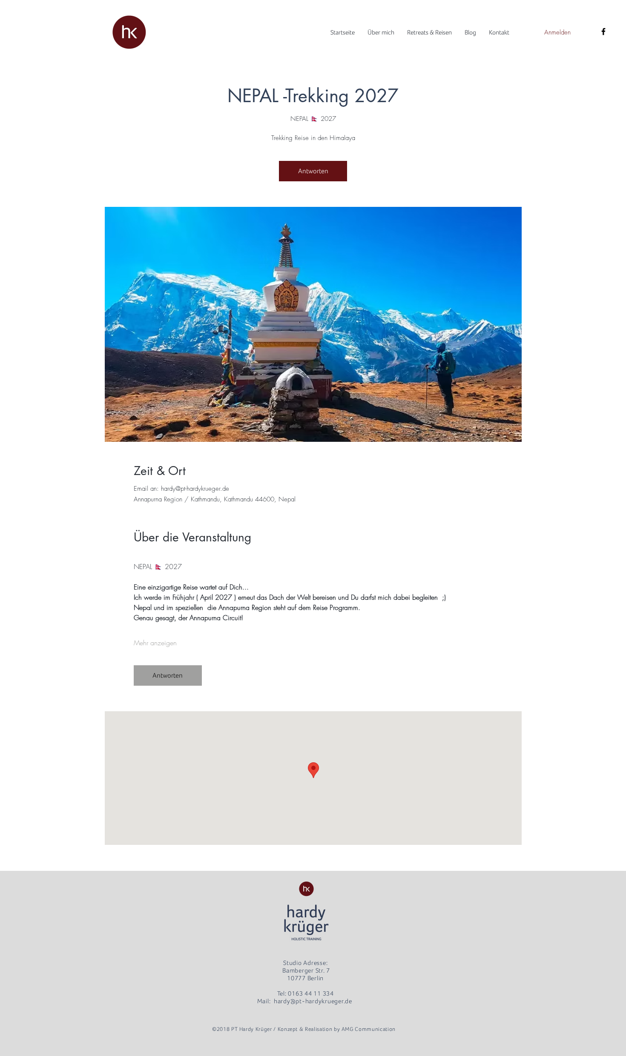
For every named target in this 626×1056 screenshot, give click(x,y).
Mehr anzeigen (155, 642)
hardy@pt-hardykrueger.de (313, 1001)
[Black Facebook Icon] (603, 31)
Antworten (313, 171)
